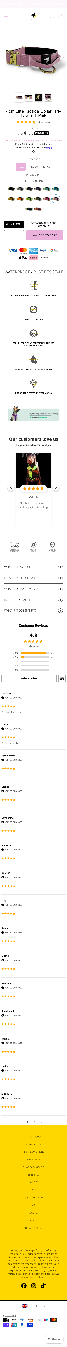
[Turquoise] (47, 188)
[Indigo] (38, 188)
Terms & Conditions (33, 1152)
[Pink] (55, 198)
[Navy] (29, 188)
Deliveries (33, 1190)
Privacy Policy (33, 1144)
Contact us (34, 1220)
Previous (4, 58)
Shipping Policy (33, 1159)
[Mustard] (11, 198)
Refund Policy (33, 1136)
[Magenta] (47, 198)
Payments (34, 1182)
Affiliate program (33, 1228)
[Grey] (20, 188)
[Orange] (20, 198)
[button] (6, 16)
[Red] (38, 209)
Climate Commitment (33, 1167)
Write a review (29, 678)
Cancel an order (34, 1197)
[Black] (11, 188)
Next (63, 58)
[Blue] (55, 188)
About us (34, 1212)
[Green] (29, 198)
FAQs (33, 1205)
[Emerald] (29, 209)
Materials (33, 1175)
